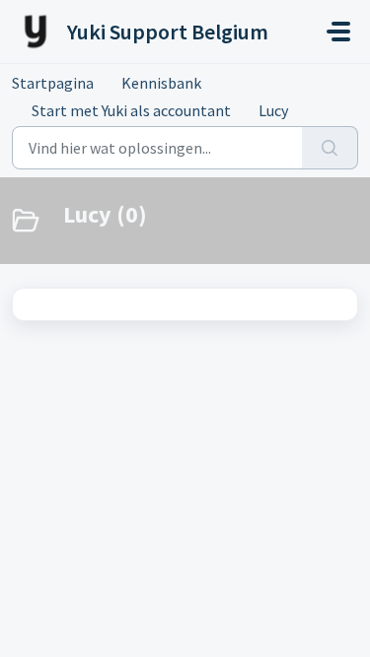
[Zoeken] (330, 147)
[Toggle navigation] (338, 31)
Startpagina (53, 83)
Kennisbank (161, 83)
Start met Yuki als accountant (131, 110)
